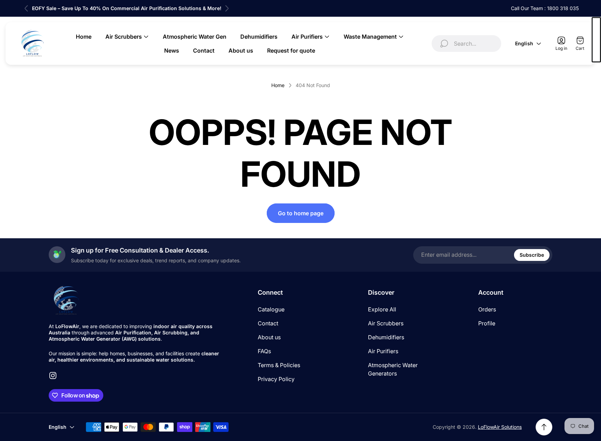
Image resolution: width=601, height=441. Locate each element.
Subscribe (532, 255)
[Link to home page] (66, 300)
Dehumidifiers (386, 337)
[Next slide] (227, 8)
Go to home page (300, 213)
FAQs (264, 351)
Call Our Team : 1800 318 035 (545, 8)
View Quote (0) (596, 39)
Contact (268, 323)
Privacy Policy (276, 379)
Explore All (382, 309)
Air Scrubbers (385, 323)
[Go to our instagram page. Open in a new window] (53, 375)
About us (269, 337)
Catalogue (271, 309)
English (524, 43)
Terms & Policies (279, 365)
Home (278, 85)
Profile (486, 323)
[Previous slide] (26, 8)
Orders (487, 309)
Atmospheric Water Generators (393, 369)
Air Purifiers (383, 351)
